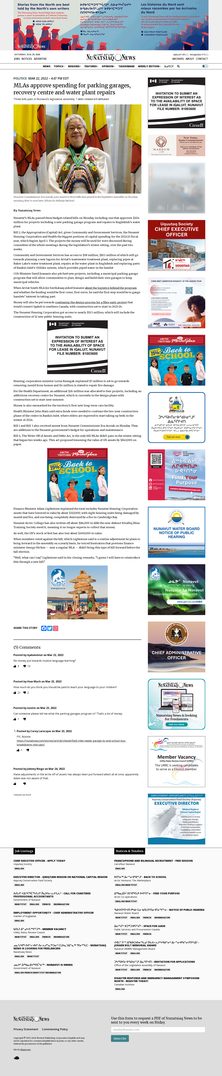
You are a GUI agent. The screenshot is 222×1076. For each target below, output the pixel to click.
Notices (27, 58)
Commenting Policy (55, 1029)
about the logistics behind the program (111, 287)
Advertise (40, 58)
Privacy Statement (25, 1029)
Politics (19, 78)
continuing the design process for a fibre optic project (91, 302)
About (190, 58)
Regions (73, 66)
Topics (58, 66)
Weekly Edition (148, 66)
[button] (16, 1058)
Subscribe (120, 1038)
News (46, 66)
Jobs (17, 58)
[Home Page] (111, 57)
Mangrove (25, 1049)
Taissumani (126, 66)
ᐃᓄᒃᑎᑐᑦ (169, 66)
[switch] (205, 66)
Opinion (107, 66)
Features (91, 66)
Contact (202, 58)
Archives (178, 58)
